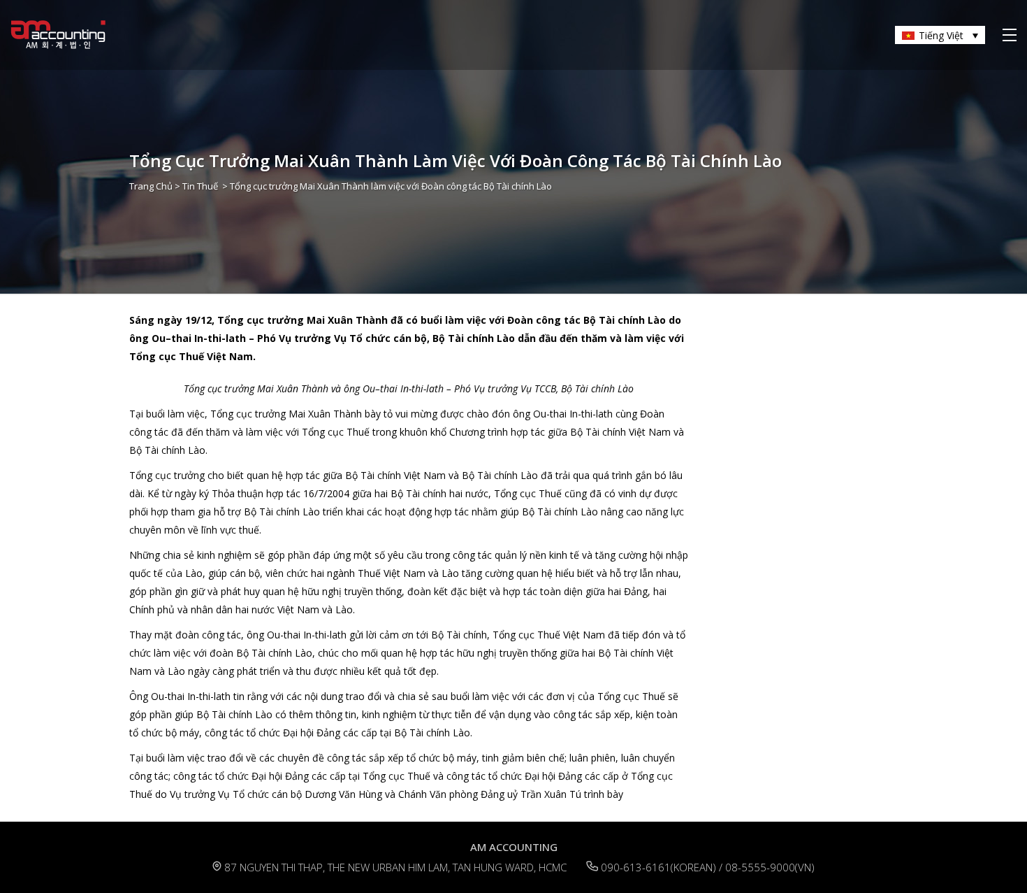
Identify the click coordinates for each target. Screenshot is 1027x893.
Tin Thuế (200, 186)
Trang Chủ (151, 186)
